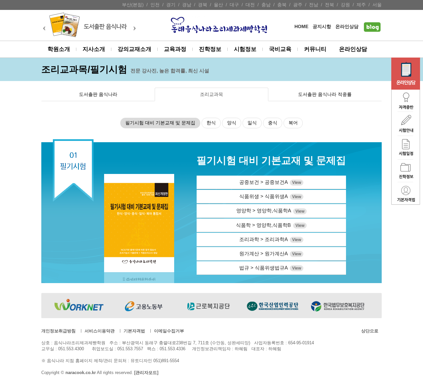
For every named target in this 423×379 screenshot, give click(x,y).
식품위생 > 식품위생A (270, 196)
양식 (231, 122)
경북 (202, 4)
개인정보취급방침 (58, 330)
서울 (377, 4)
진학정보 (210, 49)
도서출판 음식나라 (98, 94)
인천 (155, 4)
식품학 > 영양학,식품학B (270, 225)
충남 (266, 4)
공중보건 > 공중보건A (270, 182)
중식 (272, 122)
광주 (297, 4)
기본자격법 (134, 330)
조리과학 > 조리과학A (270, 239)
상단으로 (369, 330)
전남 (313, 4)
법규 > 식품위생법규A (270, 268)
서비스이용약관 (100, 330)
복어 (293, 122)
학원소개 (59, 49)
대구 (234, 4)
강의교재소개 (134, 49)
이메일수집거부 (169, 330)
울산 (218, 4)
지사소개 (94, 49)
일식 (252, 122)
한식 (211, 122)
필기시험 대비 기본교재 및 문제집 (160, 122)
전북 (329, 4)
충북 (282, 4)
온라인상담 (347, 26)
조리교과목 (211, 94)
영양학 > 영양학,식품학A (270, 210)
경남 (186, 4)
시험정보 (245, 49)
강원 (345, 4)
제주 (361, 4)
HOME (301, 26)
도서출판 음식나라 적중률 (325, 94)
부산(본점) (133, 4)
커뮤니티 (315, 49)
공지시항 (322, 26)
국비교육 (280, 49)
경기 (170, 4)
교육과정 (175, 49)
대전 (250, 4)
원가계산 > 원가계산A (270, 253)
